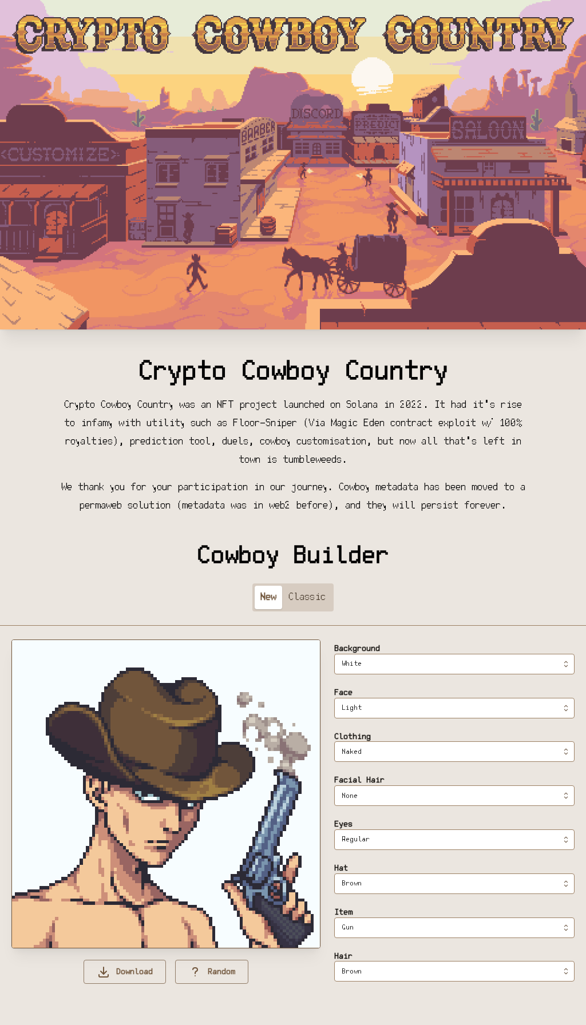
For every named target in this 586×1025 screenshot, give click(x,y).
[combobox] (454, 664)
